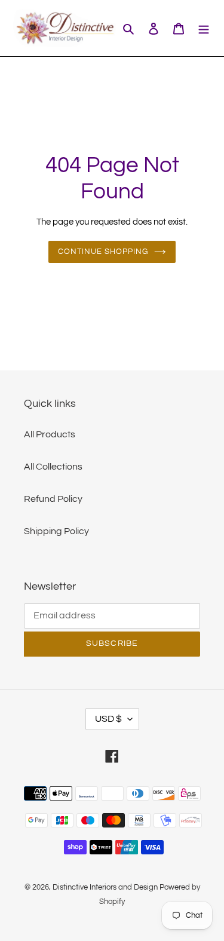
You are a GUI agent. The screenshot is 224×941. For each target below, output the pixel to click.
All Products (49, 434)
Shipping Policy (56, 531)
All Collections (53, 466)
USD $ (108, 719)
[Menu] (203, 28)
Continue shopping (103, 251)
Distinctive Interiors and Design (105, 887)
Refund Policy (53, 499)
